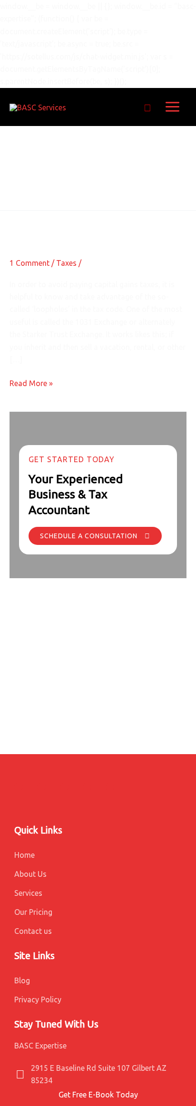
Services (28, 893)
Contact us (33, 931)
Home (24, 855)
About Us (30, 874)
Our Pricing (33, 912)
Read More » (31, 382)
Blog (22, 980)
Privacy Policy (37, 999)
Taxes (66, 263)
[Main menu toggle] (172, 107)
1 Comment (29, 263)
